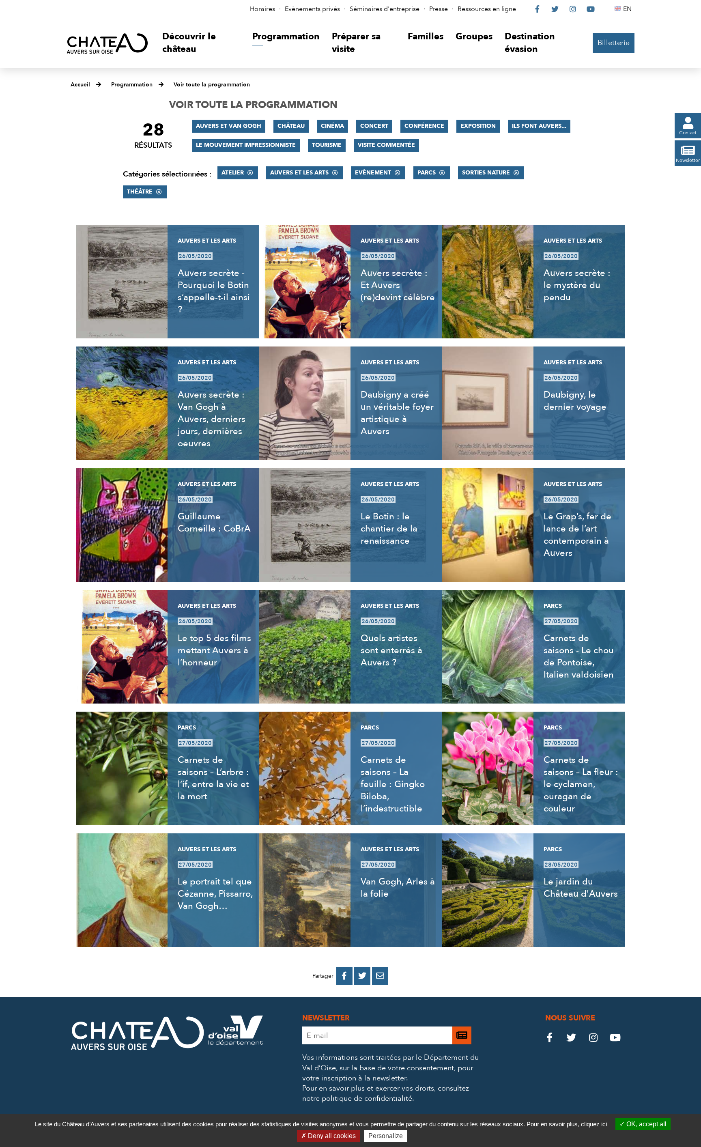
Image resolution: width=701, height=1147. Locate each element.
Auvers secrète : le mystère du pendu (577, 285)
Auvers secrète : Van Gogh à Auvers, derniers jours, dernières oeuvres (211, 419)
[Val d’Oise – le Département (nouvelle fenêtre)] (236, 1043)
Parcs (426, 172)
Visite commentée (386, 145)
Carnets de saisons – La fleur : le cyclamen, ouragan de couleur (581, 784)
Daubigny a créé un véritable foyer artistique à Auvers (397, 413)
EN (628, 8)
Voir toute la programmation (212, 84)
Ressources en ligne (487, 8)
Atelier (232, 172)
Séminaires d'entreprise (384, 8)
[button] (201, 43)
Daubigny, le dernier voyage (575, 401)
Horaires (262, 8)
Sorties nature (486, 172)
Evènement (373, 172)
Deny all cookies (331, 1135)
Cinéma (332, 126)
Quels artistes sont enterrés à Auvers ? (391, 650)
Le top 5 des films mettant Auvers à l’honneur (214, 650)
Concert (374, 126)
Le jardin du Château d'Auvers (581, 888)
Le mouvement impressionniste (246, 145)
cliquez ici (594, 1124)
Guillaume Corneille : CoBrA (214, 522)
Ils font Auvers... (539, 126)
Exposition (478, 126)
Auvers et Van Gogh (228, 126)
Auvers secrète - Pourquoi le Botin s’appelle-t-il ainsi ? (214, 291)
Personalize (385, 1135)
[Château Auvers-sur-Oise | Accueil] (107, 43)
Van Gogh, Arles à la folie (398, 888)
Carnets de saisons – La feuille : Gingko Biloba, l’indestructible (393, 784)
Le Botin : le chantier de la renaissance (389, 528)
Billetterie (614, 43)
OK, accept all (646, 1124)
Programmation (132, 84)
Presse (438, 8)
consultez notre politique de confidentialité (385, 1093)
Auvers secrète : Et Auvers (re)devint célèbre (398, 285)
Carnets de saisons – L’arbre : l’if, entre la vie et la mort (213, 778)
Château (291, 126)
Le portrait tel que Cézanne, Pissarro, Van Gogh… (215, 894)
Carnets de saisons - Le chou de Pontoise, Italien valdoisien (579, 656)
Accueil (80, 84)
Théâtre (140, 192)
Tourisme (327, 145)
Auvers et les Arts (299, 172)
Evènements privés (312, 8)
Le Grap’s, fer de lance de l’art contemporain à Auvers (577, 534)
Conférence (424, 126)
